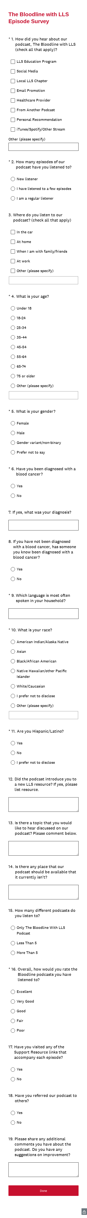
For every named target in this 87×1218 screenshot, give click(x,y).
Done (43, 1191)
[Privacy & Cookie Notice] (84, 1211)
